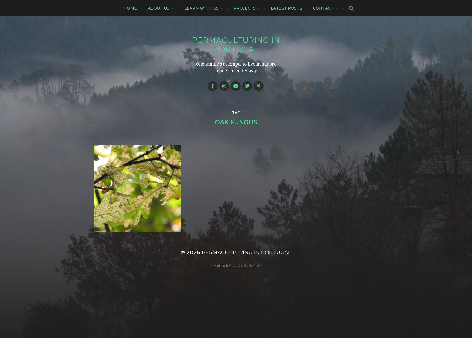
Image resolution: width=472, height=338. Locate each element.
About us (158, 8)
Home (130, 8)
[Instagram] (224, 86)
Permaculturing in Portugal (236, 45)
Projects (245, 8)
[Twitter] (247, 86)
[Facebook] (213, 86)
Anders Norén (247, 265)
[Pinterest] (259, 86)
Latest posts (286, 8)
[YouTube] (236, 86)
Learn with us (201, 8)
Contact (323, 8)
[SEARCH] (351, 8)
